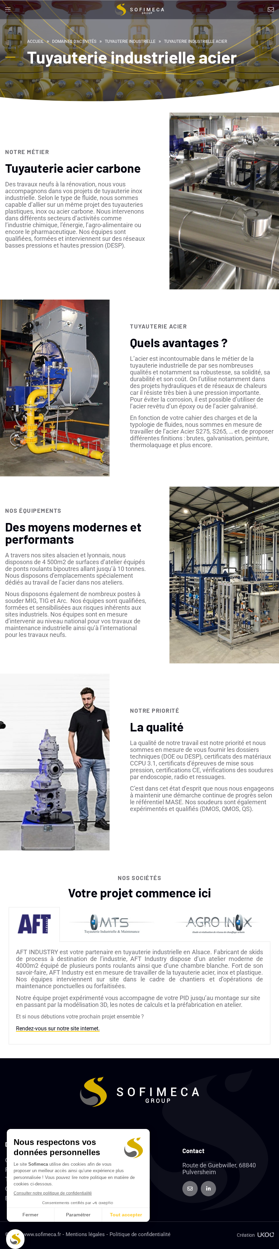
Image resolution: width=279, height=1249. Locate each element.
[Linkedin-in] (208, 1188)
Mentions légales (85, 1234)
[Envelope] (190, 1188)
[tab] (34, 924)
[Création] (266, 1235)
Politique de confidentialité (140, 1234)
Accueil (35, 41)
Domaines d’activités (74, 41)
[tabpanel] (139, 993)
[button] (8, 10)
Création (246, 1235)
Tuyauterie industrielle (130, 41)
